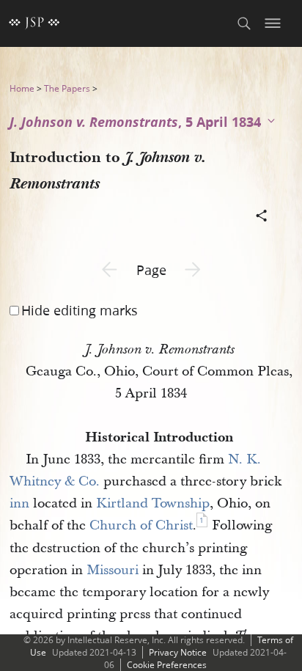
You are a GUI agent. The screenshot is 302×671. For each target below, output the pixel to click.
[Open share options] (261, 217)
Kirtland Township (153, 503)
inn (19, 503)
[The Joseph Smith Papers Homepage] (34, 23)
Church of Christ (141, 525)
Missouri (112, 570)
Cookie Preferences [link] (167, 665)
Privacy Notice (178, 652)
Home (22, 88)
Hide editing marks (79, 310)
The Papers (67, 88)
